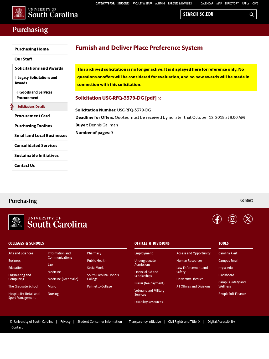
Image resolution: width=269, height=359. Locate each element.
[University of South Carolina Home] (45, 13)
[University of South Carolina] (47, 222)
